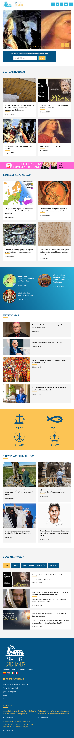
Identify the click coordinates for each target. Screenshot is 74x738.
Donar (5, 699)
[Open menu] (71, 4)
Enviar (42, 58)
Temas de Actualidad (10, 688)
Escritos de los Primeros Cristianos (15, 684)
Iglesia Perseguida (9, 692)
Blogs (5, 695)
